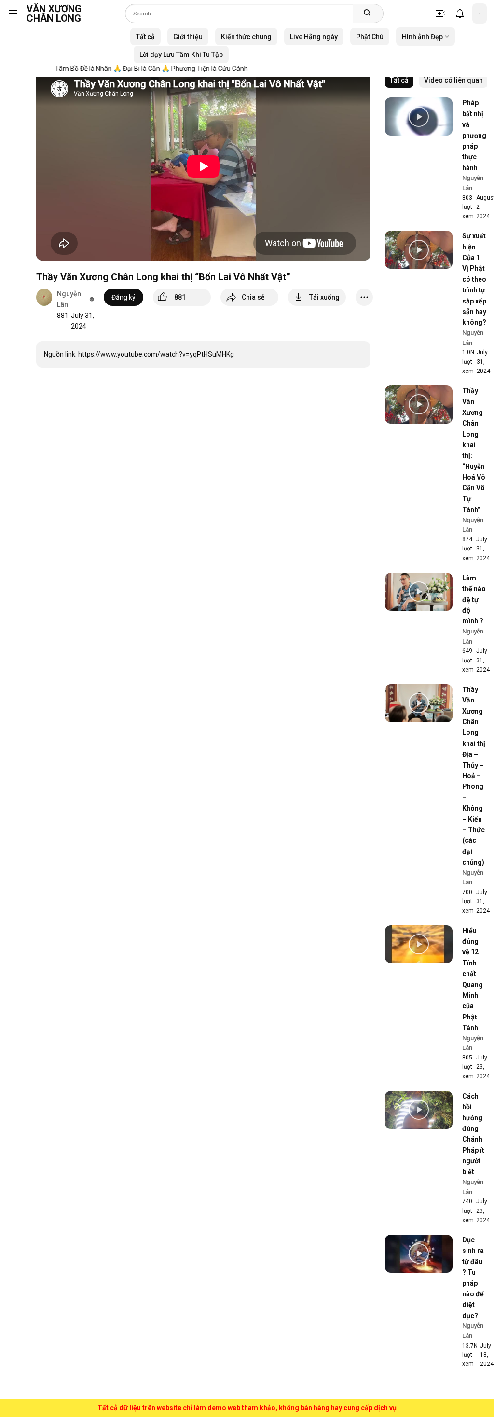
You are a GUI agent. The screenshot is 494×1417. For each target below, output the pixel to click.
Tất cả (145, 37)
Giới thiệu (188, 37)
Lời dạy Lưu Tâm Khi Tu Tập (181, 54)
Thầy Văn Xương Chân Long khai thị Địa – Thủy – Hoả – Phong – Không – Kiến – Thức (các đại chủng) (473, 776)
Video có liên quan (453, 80)
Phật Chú (370, 37)
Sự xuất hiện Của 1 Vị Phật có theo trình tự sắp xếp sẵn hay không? (474, 279)
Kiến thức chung (246, 37)
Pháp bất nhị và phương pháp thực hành (474, 135)
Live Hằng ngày (314, 37)
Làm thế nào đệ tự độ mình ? (474, 599)
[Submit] (367, 13)
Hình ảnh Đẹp (422, 37)
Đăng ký (123, 297)
